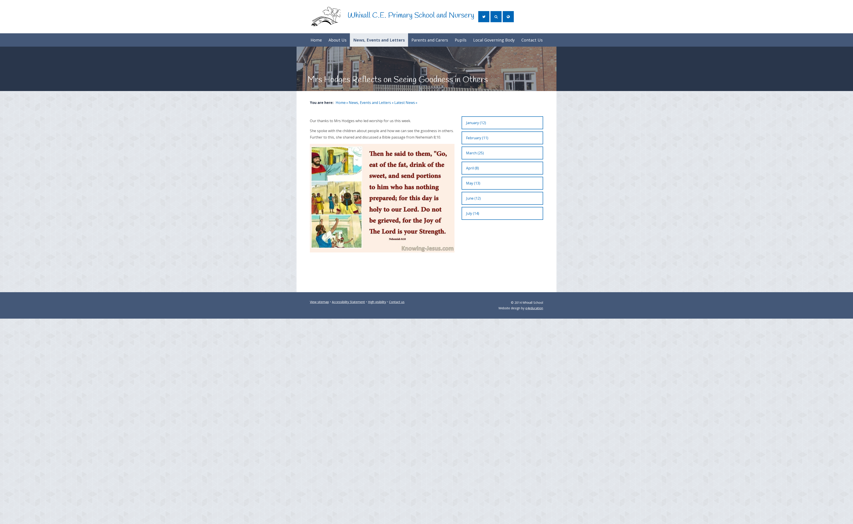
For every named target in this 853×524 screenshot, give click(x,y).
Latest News (404, 102)
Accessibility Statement (348, 302)
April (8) (472, 168)
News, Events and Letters (370, 102)
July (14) (472, 213)
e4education (534, 308)
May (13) (473, 183)
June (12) (473, 198)
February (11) (477, 137)
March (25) (475, 153)
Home (341, 102)
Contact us (397, 302)
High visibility (377, 302)
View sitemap (319, 302)
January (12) (476, 122)
